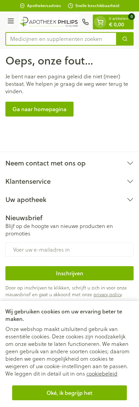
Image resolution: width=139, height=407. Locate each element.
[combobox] (61, 39)
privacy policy (107, 294)
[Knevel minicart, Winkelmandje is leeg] (100, 22)
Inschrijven (69, 273)
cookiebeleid (101, 373)
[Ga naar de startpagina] (49, 21)
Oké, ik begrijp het (69, 393)
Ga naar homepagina (39, 109)
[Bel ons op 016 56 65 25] (85, 22)
